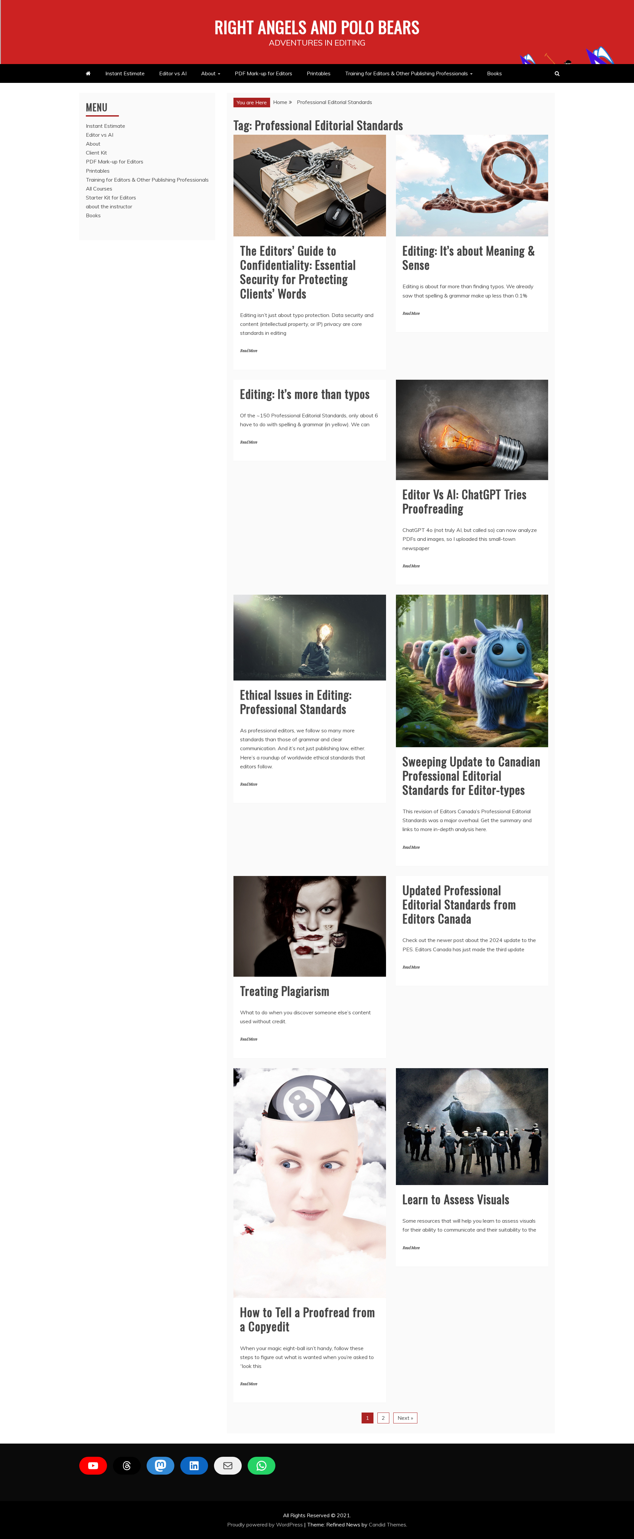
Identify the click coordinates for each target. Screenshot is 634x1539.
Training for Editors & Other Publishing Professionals (406, 73)
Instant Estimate (125, 73)
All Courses (99, 188)
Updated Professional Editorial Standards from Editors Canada (459, 904)
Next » (405, 1418)
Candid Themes (387, 1524)
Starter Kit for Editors (111, 197)
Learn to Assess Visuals (456, 1198)
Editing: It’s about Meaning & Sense (469, 257)
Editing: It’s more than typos (305, 393)
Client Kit (96, 152)
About (208, 73)
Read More (248, 350)
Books (494, 73)
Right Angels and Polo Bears (317, 26)
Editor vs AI (173, 73)
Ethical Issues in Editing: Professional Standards (296, 701)
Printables (319, 73)
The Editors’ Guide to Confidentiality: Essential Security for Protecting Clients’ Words (298, 271)
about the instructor (109, 206)
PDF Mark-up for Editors (263, 73)
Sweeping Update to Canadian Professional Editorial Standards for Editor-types (472, 775)
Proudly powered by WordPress (265, 1524)
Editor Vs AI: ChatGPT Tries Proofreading (465, 501)
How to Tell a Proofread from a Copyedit (307, 1319)
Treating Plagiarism (285, 990)
